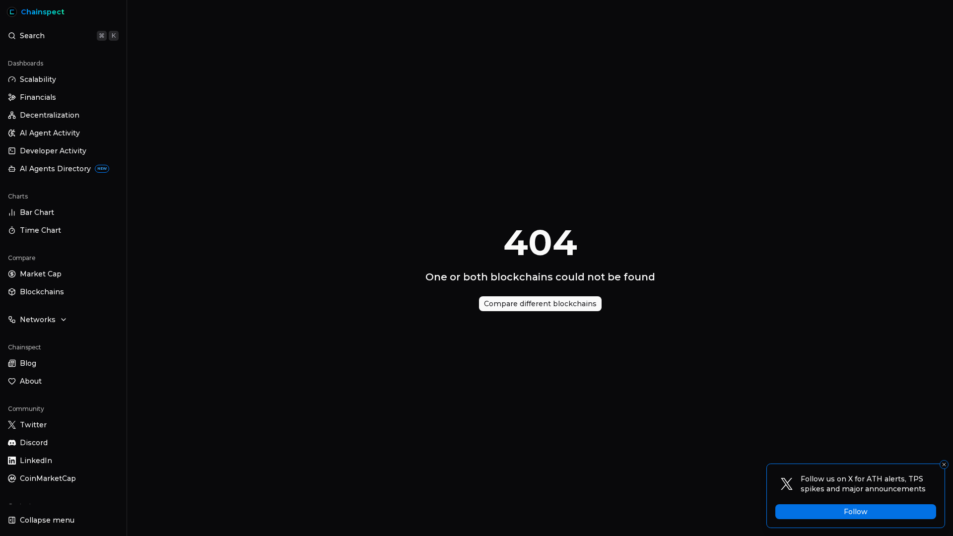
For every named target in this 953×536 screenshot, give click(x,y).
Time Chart (40, 230)
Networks (38, 319)
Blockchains (42, 291)
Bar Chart (37, 212)
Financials (38, 97)
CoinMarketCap (48, 478)
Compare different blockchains (540, 303)
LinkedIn (36, 460)
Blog (28, 363)
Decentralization (49, 115)
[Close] (944, 464)
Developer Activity (53, 150)
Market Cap (41, 273)
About (31, 381)
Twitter (33, 424)
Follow (856, 511)
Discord (34, 442)
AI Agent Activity (50, 133)
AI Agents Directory (63, 168)
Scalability (38, 79)
